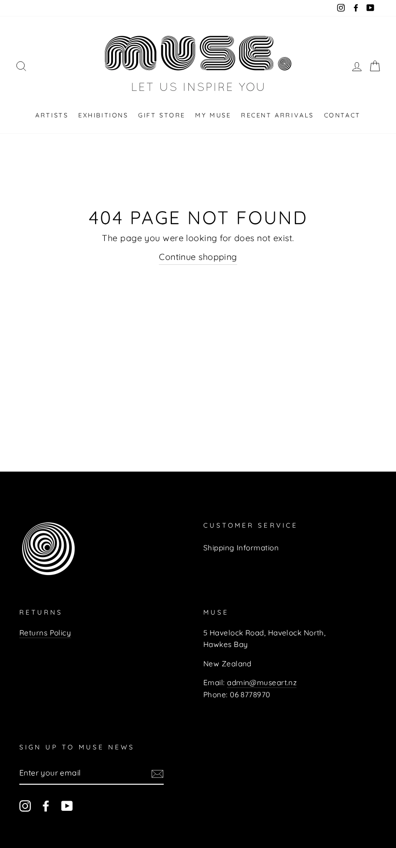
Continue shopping (198, 256)
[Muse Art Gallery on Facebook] (46, 805)
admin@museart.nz (262, 682)
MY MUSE (213, 115)
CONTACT (342, 115)
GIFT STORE (161, 115)
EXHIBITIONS (103, 115)
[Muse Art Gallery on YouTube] (67, 805)
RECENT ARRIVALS (277, 115)
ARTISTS (51, 115)
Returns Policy (45, 632)
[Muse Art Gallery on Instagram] (25, 805)
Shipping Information (241, 547)
